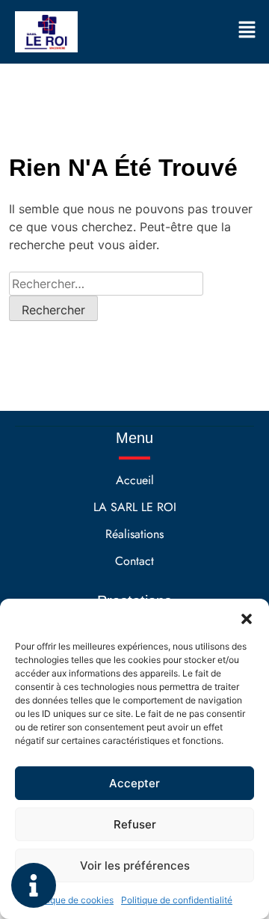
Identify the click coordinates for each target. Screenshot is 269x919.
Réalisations (134, 534)
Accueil (135, 480)
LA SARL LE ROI (134, 507)
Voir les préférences (135, 865)
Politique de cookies (71, 900)
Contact (134, 561)
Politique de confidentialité (176, 900)
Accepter (134, 783)
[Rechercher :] (106, 284)
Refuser (135, 824)
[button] (246, 617)
